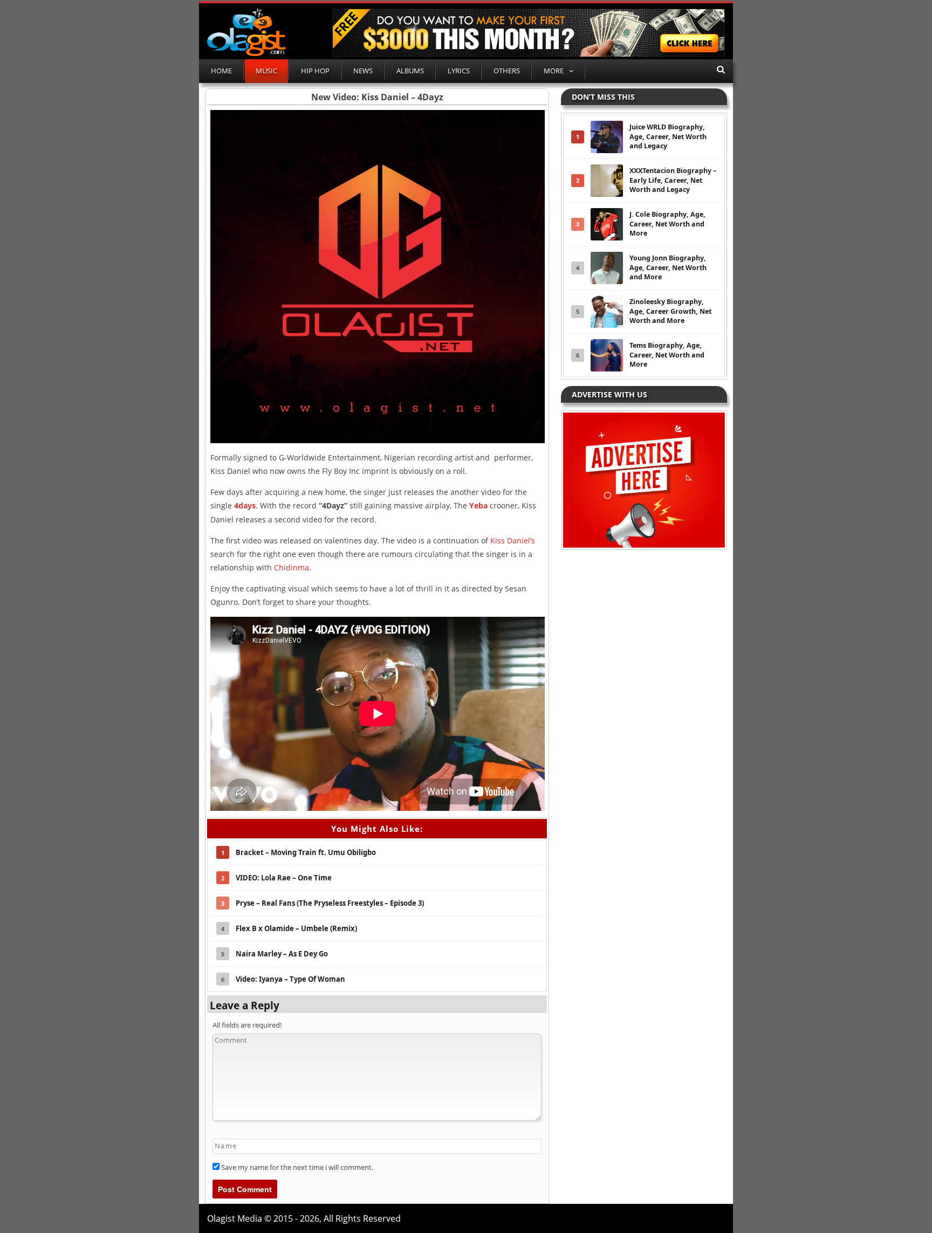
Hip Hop (315, 70)
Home (221, 70)
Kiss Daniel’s (512, 540)
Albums (410, 70)
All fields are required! (247, 1025)
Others (507, 70)
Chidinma (291, 567)
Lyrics (459, 70)
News (363, 70)
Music (266, 70)
